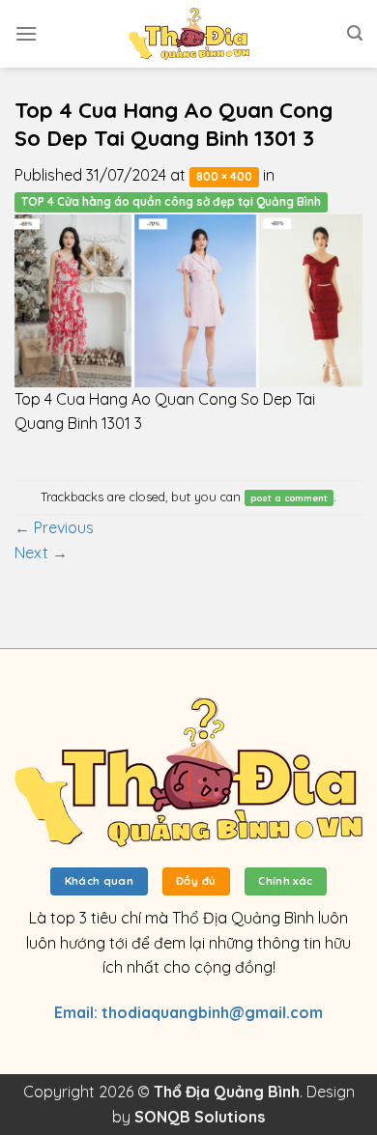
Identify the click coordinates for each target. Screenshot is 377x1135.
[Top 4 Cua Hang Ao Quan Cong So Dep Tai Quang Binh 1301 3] (188, 298)
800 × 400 (224, 176)
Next (41, 552)
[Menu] (26, 33)
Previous (54, 527)
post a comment (289, 497)
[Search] (354, 33)
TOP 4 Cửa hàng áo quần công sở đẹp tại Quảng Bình (171, 201)
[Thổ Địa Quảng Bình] (188, 34)
